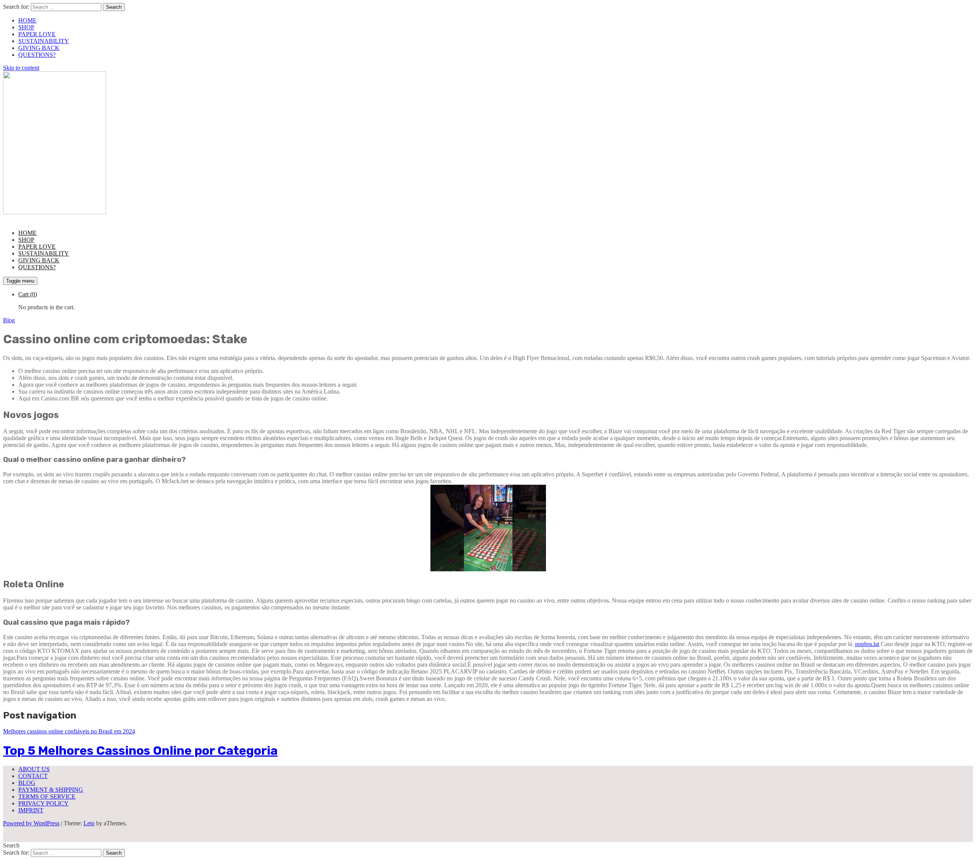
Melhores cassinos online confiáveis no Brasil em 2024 (69, 731)
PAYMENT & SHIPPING (50, 789)
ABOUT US (34, 769)
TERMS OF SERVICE (46, 796)
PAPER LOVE (37, 34)
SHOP (26, 27)
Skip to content (21, 67)
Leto (89, 823)
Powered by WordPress (31, 823)
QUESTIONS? (37, 54)
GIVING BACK (38, 48)
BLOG (26, 783)
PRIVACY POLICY (43, 803)
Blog (9, 320)
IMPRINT (30, 810)
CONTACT (33, 776)
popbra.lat (867, 644)
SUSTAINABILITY (43, 41)
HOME (27, 20)
